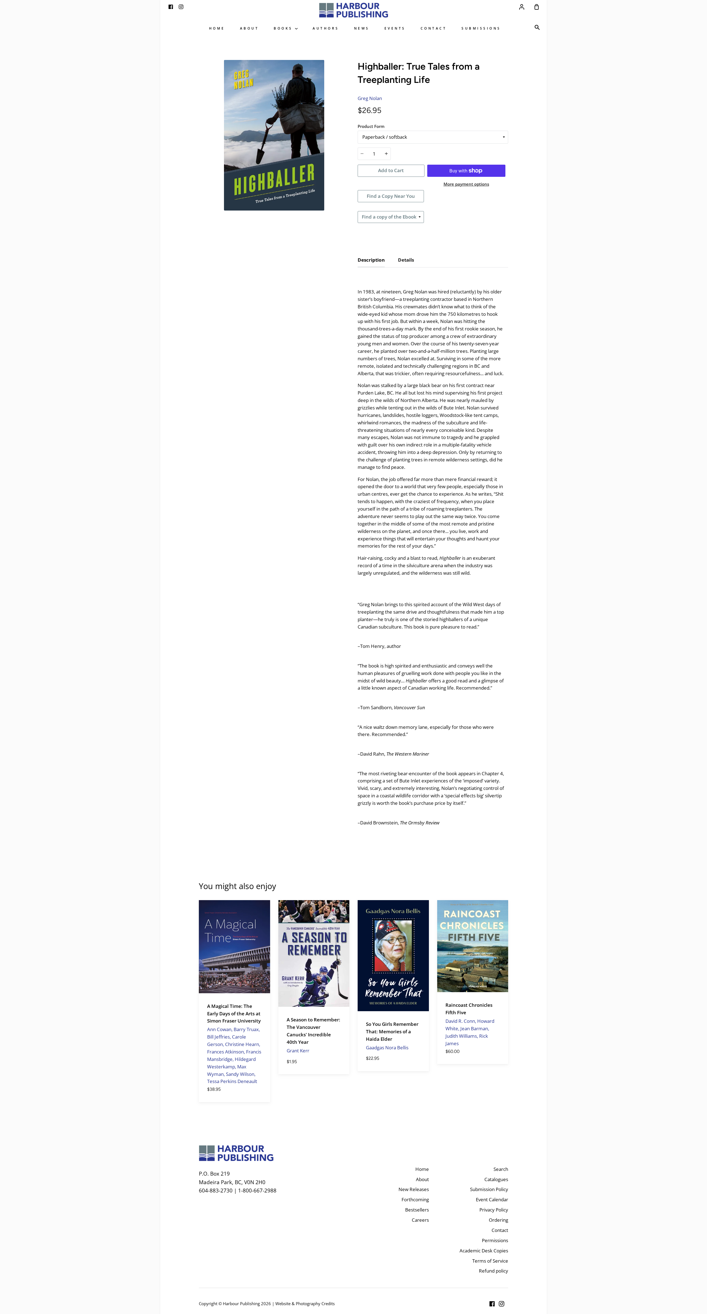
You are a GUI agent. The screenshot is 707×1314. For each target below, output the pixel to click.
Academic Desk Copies (484, 1250)
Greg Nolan (370, 98)
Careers (420, 1220)
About (249, 28)
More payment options (466, 184)
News (362, 28)
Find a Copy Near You (391, 196)
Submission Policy (489, 1189)
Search (501, 1169)
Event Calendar (492, 1199)
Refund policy (493, 1271)
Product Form (371, 126)
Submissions (481, 28)
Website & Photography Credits (305, 1303)
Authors (326, 28)
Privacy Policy (493, 1210)
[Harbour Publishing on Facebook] (492, 1304)
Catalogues (496, 1179)
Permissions (495, 1240)
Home (217, 28)
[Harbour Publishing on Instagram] (501, 1304)
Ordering (498, 1220)
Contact (434, 28)
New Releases (414, 1189)
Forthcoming (415, 1199)
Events (395, 28)
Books (284, 28)
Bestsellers (417, 1210)
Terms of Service (490, 1261)
